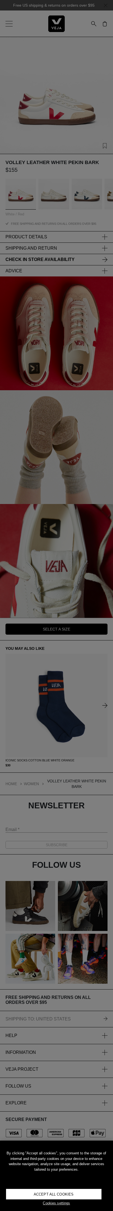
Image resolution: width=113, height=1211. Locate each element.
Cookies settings (56, 1203)
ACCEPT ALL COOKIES (54, 1194)
